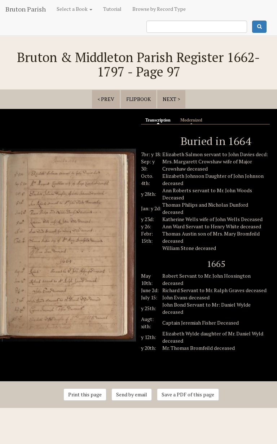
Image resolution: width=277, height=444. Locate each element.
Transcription (159, 120)
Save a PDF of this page (188, 394)
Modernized (191, 120)
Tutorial (112, 8)
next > (171, 99)
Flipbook (138, 99)
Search (259, 27)
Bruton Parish (25, 9)
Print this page (85, 394)
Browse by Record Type (159, 8)
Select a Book (73, 8)
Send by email (131, 394)
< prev (105, 99)
